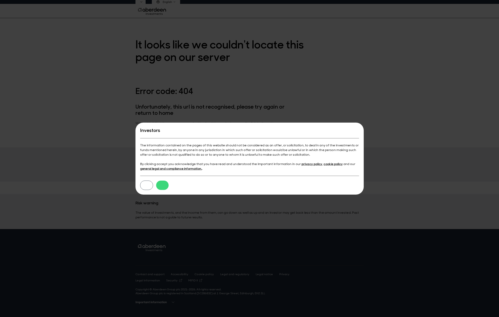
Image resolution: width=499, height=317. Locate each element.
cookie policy (333, 164)
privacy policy (312, 164)
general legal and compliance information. (171, 169)
